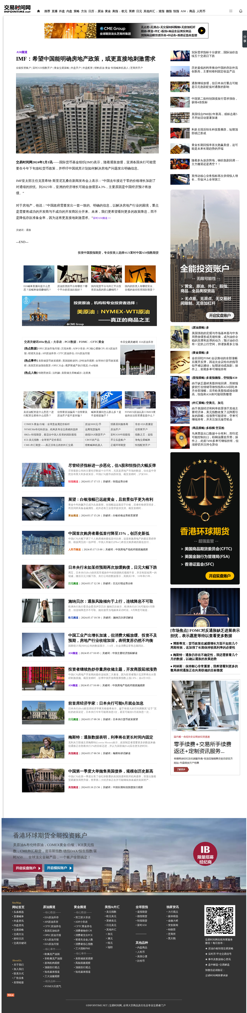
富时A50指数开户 (42, 67)
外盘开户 (76, 67)
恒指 (176, 11)
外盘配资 (88, 67)
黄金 (108, 11)
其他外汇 (149, 11)
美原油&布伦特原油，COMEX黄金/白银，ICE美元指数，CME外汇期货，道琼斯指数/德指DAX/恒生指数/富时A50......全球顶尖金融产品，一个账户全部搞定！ (55, 851)
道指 (161, 11)
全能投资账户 (23, 67)
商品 (192, 11)
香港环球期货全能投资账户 (50, 835)
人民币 (201, 11)
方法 (84, 11)
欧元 (124, 11)
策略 (77, 11)
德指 (169, 11)
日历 (91, 11)
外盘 (62, 11)
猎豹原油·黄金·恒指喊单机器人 (111, 67)
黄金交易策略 (61, 67)
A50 (183, 11)
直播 (55, 11)
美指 (115, 11)
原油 (100, 11)
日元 (139, 11)
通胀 (28, 230)
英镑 (132, 11)
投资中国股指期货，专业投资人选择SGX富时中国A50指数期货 (118, 252)
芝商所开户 (136, 67)
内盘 (69, 11)
